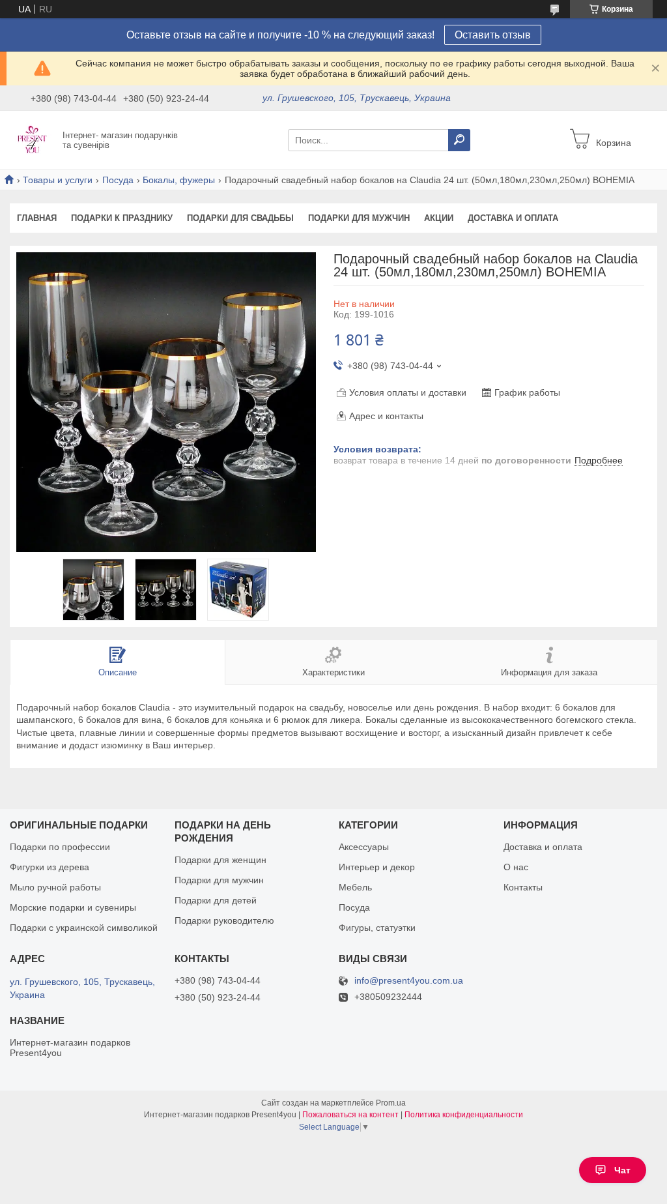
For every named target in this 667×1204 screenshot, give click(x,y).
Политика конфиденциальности (463, 1114)
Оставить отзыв (493, 34)
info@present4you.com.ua (408, 981)
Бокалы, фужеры (179, 180)
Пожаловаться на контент (350, 1114)
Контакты (523, 887)
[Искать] (459, 140)
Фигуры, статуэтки (377, 927)
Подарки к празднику (122, 218)
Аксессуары (364, 847)
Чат (622, 1170)
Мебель (355, 887)
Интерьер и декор (377, 867)
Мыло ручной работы (55, 887)
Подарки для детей (216, 900)
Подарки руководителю (224, 920)
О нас (516, 867)
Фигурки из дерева (49, 867)
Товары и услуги (57, 180)
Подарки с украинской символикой (84, 927)
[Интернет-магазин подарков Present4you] (32, 139)
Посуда (118, 180)
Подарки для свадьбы (240, 218)
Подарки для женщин (220, 860)
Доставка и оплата (513, 218)
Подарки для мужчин (359, 218)
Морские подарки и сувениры (73, 907)
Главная (37, 218)
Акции (438, 218)
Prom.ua (391, 1103)
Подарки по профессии (60, 847)
